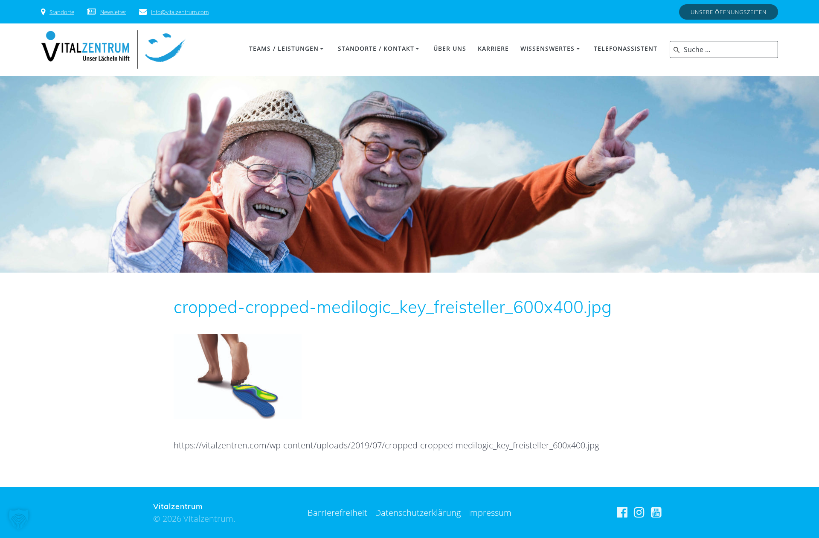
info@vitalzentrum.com (180, 12)
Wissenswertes (547, 48)
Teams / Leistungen (284, 48)
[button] (19, 519)
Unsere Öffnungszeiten (729, 12)
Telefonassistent (625, 48)
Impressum (489, 512)
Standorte (61, 12)
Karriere (493, 48)
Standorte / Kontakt (376, 48)
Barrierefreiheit (337, 512)
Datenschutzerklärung (418, 512)
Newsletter (113, 12)
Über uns (449, 48)
